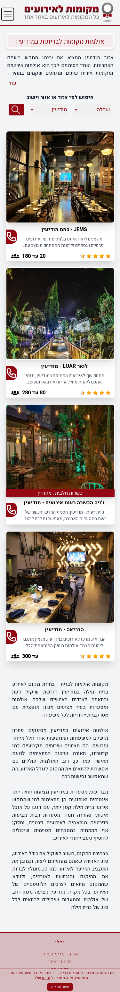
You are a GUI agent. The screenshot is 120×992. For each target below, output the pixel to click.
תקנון (46, 978)
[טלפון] (11, 236)
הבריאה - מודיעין (64, 630)
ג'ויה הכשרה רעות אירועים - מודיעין (64, 503)
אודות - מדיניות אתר (60, 954)
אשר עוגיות (60, 987)
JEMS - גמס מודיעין (64, 229)
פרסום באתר (60, 961)
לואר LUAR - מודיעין (64, 366)
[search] (16, 109)
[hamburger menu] (7, 14)
